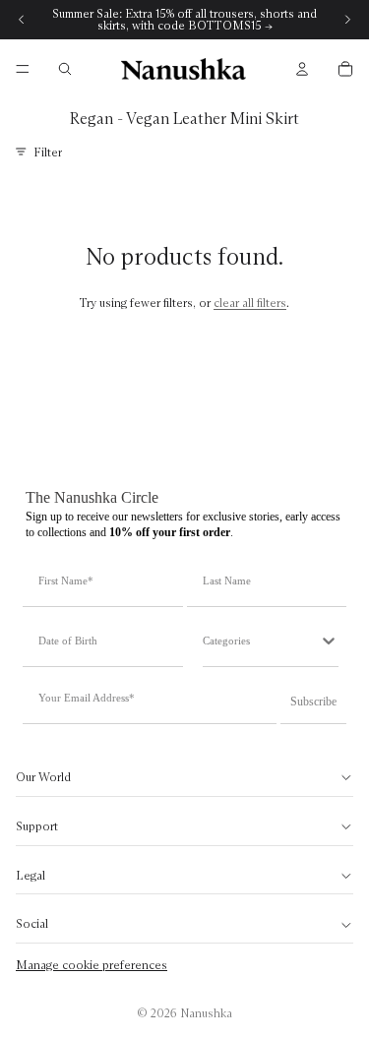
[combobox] (261, 640)
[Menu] (22, 69)
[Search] (65, 69)
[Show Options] (328, 640)
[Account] (302, 69)
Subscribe (313, 701)
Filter (47, 152)
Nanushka (206, 1013)
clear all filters (250, 302)
